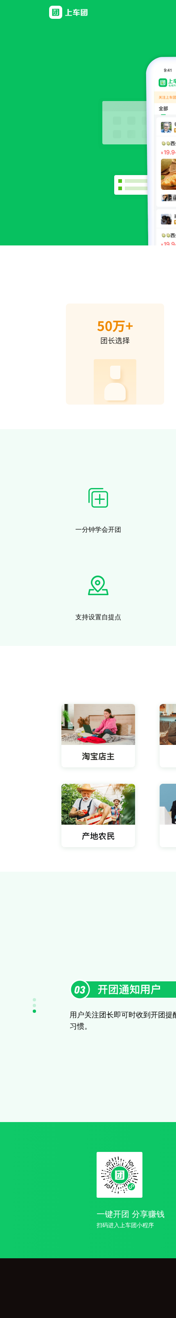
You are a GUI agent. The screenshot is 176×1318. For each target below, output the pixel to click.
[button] (34, 999)
